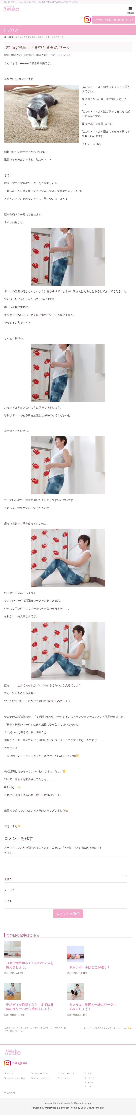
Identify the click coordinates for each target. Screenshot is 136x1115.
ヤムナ (67, 55)
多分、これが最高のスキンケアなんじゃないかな (108, 1028)
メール (9, 890)
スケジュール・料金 (16, 1078)
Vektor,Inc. (86, 1107)
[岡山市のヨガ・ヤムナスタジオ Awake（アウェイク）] (11, 8)
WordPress (50, 1107)
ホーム (10, 1073)
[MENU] (130, 11)
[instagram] (87, 19)
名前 (7, 879)
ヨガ (90, 1073)
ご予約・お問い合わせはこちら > (113, 19)
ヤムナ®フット (68, 1073)
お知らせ (11, 1092)
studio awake (63, 1103)
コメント (9, 852)
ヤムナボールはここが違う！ (89, 967)
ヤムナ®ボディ (41, 1073)
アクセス (65, 1078)
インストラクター (42, 1078)
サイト (8, 900)
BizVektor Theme (68, 1107)
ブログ (61, 55)
